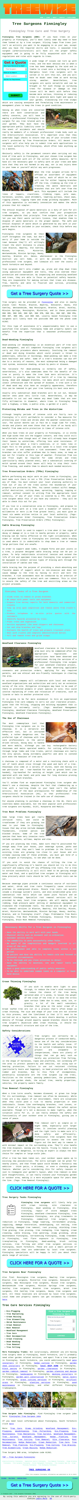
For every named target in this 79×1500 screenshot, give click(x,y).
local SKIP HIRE (49, 1366)
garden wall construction (30, 1377)
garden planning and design (61, 1371)
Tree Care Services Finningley (26, 1305)
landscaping (26, 1374)
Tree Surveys (44, 1434)
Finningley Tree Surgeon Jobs (25, 1416)
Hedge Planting (59, 1437)
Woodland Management (57, 1428)
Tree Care (16, 1428)
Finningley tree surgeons (35, 1203)
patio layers (70, 1377)
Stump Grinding (33, 1428)
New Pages (12, 1478)
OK (51, 1499)
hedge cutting (41, 1363)
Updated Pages (22, 1478)
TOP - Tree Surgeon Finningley (18, 1457)
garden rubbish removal (15, 1371)
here (4, 1300)
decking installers (62, 1374)
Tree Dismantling (11, 1448)
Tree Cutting (25, 1440)
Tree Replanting (26, 1434)
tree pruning (26, 1230)
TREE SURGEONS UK (39, 1469)
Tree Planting (20, 1445)
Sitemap (3, 1478)
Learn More (41, 1499)
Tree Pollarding (42, 1431)
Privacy (75, 1478)
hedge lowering (41, 1222)
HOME (41, 17)
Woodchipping (22, 1431)
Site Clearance (60, 1440)
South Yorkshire (25, 1247)
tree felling (22, 1244)
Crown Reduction (47, 1442)
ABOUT (55, 17)
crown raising (38, 1205)
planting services (40, 1382)
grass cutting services (33, 1380)
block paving (9, 1369)
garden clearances (48, 1369)
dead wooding (43, 1208)
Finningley (47, 302)
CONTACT (62, 17)
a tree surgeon (69, 1358)
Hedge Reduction (27, 1442)
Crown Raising (30, 1448)
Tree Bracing (69, 1445)
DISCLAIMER (71, 17)
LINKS (48, 17)
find (11, 1277)
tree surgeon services (59, 1244)
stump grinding (59, 1233)
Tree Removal (42, 1440)
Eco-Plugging (61, 1431)
